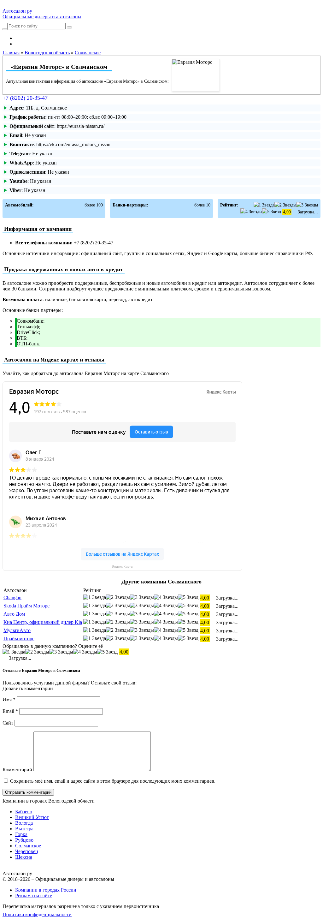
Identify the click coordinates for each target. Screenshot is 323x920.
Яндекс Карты (122, 566)
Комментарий (17, 769)
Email (10, 711)
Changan (12, 597)
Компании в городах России (45, 890)
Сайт (8, 723)
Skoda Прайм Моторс (26, 605)
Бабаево (23, 811)
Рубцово (24, 840)
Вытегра (24, 828)
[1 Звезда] (264, 205)
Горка (21, 834)
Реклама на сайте (33, 895)
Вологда (24, 823)
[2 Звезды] (285, 205)
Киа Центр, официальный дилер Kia (42, 622)
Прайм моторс (18, 638)
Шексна (23, 857)
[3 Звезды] (307, 205)
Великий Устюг (32, 817)
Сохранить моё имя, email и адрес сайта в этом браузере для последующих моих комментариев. (112, 781)
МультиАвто (17, 630)
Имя (9, 699)
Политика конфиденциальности (37, 914)
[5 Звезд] (271, 211)
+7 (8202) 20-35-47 (25, 98)
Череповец (26, 851)
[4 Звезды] (251, 211)
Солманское (28, 845)
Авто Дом (14, 614)
